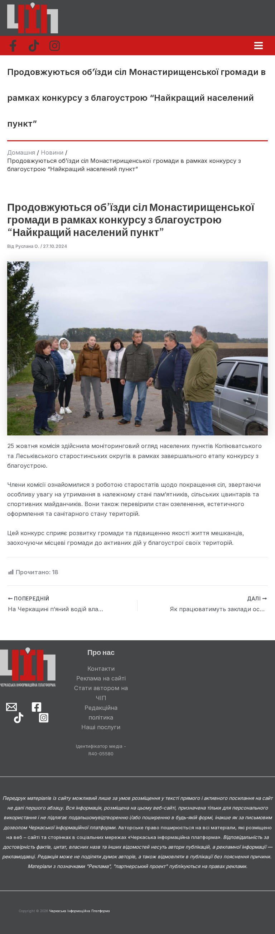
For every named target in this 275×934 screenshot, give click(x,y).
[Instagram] (55, 46)
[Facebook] (13, 46)
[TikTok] (34, 46)
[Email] (11, 707)
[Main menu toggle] (258, 45)
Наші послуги (100, 727)
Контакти (101, 668)
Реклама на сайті (101, 678)
